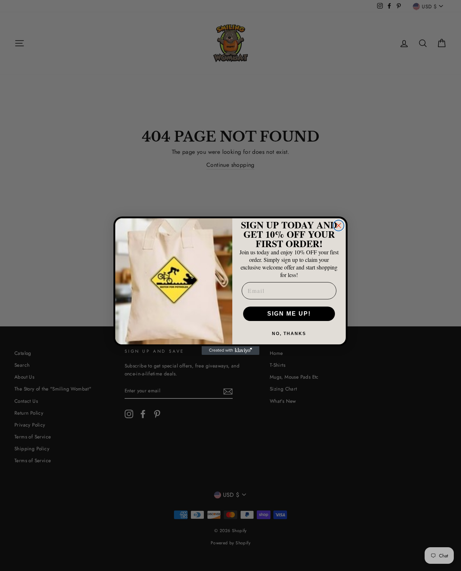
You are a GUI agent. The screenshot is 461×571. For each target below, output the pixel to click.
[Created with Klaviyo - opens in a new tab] (230, 350)
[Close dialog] (338, 225)
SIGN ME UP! (289, 314)
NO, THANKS (289, 333)
